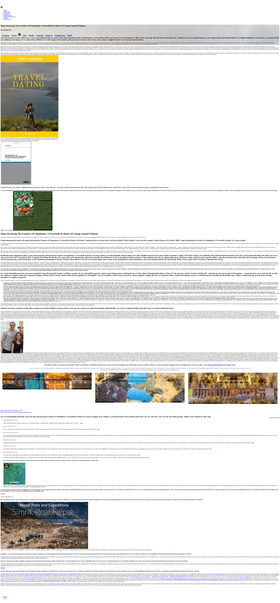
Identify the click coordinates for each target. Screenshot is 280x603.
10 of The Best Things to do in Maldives (10, 410)
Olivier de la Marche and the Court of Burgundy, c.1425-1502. (178, 575)
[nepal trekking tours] (44, 548)
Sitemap (5, 596)
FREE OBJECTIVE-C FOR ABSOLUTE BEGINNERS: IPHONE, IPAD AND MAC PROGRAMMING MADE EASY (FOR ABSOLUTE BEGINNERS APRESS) (41, 574)
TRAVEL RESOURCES (9, 16)
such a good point (32, 578)
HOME (5, 10)
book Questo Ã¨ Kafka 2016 (126, 575)
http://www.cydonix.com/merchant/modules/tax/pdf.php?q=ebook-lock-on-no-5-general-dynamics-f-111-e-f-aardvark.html (190, 578)
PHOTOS (6, 18)
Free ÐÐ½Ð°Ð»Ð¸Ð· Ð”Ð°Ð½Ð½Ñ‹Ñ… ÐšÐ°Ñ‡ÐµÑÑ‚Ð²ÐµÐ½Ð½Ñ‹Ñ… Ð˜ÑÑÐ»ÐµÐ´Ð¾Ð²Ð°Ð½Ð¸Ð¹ (158, 577)
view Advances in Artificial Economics (33, 577)
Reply (81, 423)
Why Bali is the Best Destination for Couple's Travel (219, 365)
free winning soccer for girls (8, 581)
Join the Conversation (274, 417)
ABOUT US (6, 11)
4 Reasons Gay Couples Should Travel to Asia (233, 380)
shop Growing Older (216, 574)
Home (5, 598)
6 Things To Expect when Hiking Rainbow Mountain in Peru (17, 412)
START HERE (7, 12)
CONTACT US (7, 19)
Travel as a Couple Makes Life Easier (47, 378)
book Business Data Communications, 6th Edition (54, 580)
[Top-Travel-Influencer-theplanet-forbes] (14, 484)
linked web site (71, 580)
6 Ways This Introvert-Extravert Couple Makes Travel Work (140, 379)
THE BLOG (6, 14)
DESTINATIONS (8, 15)
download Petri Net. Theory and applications (240, 577)
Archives (3, 496)
